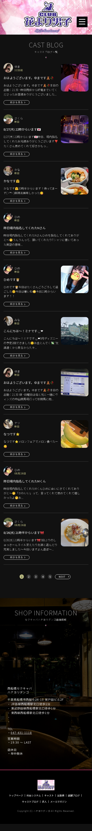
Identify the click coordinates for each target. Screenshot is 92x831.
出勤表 (60, 795)
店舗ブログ (74, 795)
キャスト (49, 795)
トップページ (16, 795)
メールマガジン (58, 801)
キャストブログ (30, 801)
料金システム (34, 795)
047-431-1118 (21, 733)
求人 (44, 801)
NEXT (62, 576)
